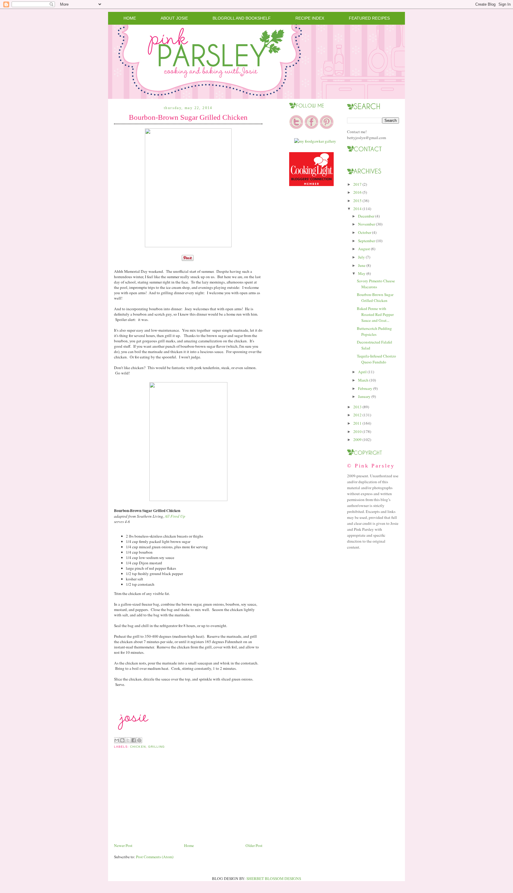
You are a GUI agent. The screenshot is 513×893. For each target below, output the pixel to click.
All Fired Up (175, 516)
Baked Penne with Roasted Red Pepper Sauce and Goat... (375, 314)
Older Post (254, 845)
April (362, 371)
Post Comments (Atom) (154, 856)
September (366, 240)
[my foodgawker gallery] (315, 141)
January (364, 396)
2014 (357, 208)
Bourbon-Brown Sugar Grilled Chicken (188, 117)
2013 (357, 407)
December (366, 216)
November (366, 224)
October (364, 232)
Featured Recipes (369, 18)
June (361, 265)
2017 (357, 184)
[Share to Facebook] (134, 740)
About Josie (174, 18)
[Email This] (117, 740)
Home (130, 18)
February (365, 388)
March (363, 380)
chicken (137, 746)
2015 (357, 200)
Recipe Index (309, 18)
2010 (357, 431)
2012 (357, 415)
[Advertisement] (158, 800)
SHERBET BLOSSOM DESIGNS (273, 878)
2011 (357, 423)
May (361, 273)
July (361, 257)
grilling (156, 746)
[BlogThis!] (122, 740)
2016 (357, 192)
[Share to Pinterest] (139, 740)
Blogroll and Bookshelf (242, 18)
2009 (357, 439)
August (364, 248)
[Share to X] (128, 740)
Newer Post (123, 845)
